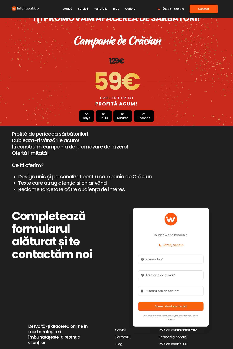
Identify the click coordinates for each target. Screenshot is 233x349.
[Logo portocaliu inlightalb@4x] (25, 8)
